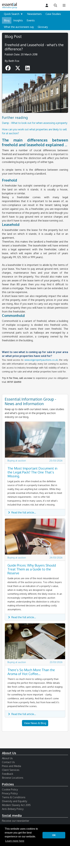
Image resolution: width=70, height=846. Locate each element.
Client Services (10, 770)
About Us (7, 758)
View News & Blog (35, 723)
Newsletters (34, 14)
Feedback (7, 773)
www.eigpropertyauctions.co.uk (41, 359)
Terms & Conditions (13, 797)
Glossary (43, 26)
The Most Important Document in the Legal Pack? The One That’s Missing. (32, 472)
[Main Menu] (64, 5)
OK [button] (54, 835)
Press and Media (11, 766)
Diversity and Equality (14, 801)
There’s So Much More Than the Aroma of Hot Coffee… (31, 672)
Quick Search (12, 14)
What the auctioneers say (19, 26)
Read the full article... (23, 512)
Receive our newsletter (15, 820)
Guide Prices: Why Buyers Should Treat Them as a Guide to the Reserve (31, 569)
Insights (18, 20)
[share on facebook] (8, 69)
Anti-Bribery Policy (13, 809)
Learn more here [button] (14, 841)
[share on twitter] (18, 69)
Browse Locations (12, 777)
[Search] (55, 5)
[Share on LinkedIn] (27, 69)
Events (31, 20)
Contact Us (8, 762)
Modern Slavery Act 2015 (16, 805)
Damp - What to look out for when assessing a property (34, 123)
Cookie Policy (10, 789)
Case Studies (53, 14)
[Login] (47, 5)
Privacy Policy (10, 793)
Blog (6, 20)
